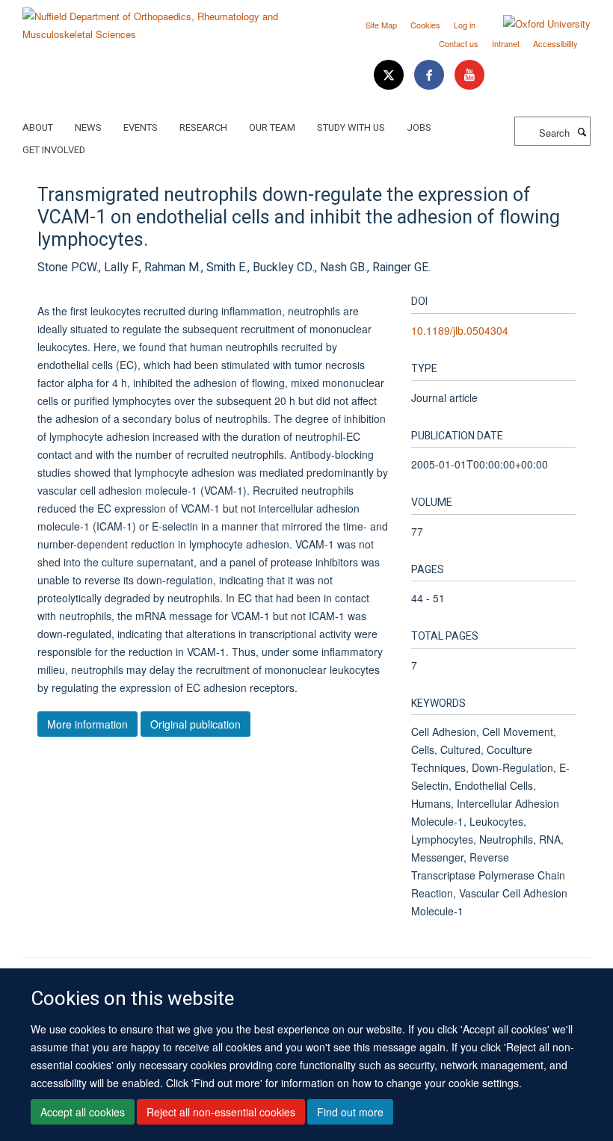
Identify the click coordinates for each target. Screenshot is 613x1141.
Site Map (381, 25)
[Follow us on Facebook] (430, 75)
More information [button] (87, 724)
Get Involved (53, 150)
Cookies (425, 25)
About (37, 127)
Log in (464, 25)
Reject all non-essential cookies (221, 1111)
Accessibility (555, 43)
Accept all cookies (82, 1111)
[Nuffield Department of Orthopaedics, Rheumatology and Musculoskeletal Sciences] (158, 20)
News (88, 127)
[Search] (581, 131)
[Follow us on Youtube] (469, 75)
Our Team (272, 127)
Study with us (351, 127)
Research (203, 127)
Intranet (506, 43)
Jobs (419, 127)
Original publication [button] (195, 724)
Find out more (350, 1111)
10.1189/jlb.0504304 (459, 330)
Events (140, 127)
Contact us (458, 43)
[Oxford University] (536, 24)
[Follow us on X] (390, 75)
